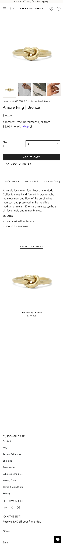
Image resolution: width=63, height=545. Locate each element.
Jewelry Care (9, 480)
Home (5, 101)
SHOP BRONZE (19, 101)
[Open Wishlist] (57, 539)
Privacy (6, 493)
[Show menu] (4, 9)
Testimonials (9, 467)
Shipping (7, 460)
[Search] (12, 9)
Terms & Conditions (13, 487)
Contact (7, 441)
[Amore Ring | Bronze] (31, 280)
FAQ (5, 447)
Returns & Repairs (12, 454)
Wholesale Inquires (13, 474)
